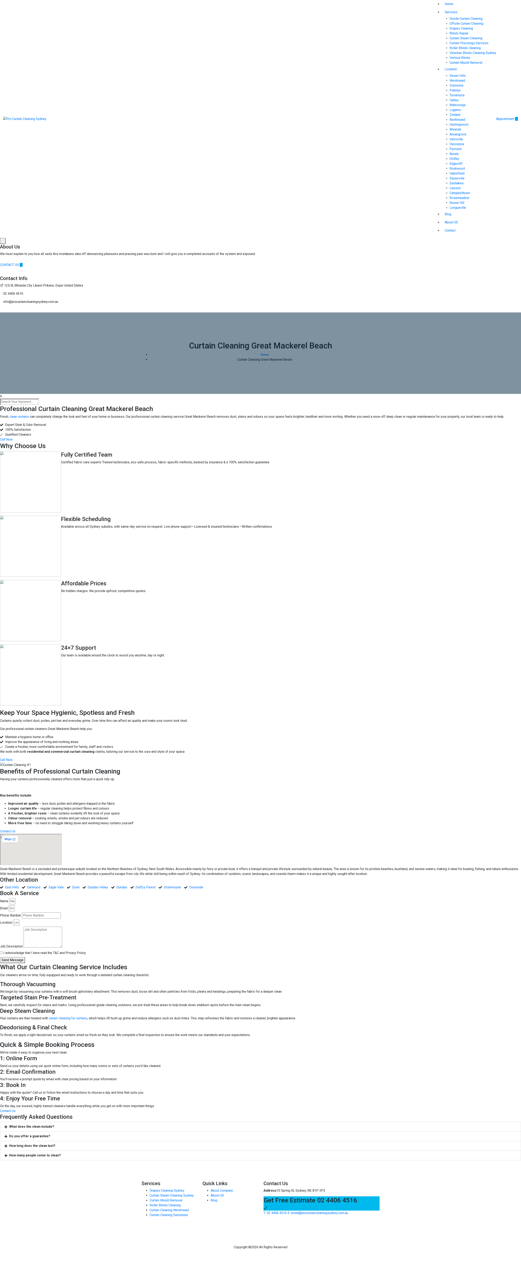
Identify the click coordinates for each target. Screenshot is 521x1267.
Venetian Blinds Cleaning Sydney (473, 53)
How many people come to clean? (35, 1155)
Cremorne (456, 85)
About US (451, 222)
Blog (448, 214)
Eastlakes (457, 183)
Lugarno (455, 110)
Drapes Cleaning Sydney (167, 1190)
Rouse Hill (457, 203)
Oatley (454, 100)
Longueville (458, 208)
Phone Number (10, 915)
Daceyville (457, 178)
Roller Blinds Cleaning (465, 48)
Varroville (456, 139)
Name (4, 901)
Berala (454, 154)
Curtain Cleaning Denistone (169, 1215)
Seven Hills (458, 76)
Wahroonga (457, 105)
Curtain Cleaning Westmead (169, 1210)
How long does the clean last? (32, 1146)
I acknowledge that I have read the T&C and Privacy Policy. (44, 953)
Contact (450, 230)
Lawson (455, 188)
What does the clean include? (31, 1127)
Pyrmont (456, 149)
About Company (222, 1190)
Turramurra (457, 95)
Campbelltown (460, 193)
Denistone (457, 144)
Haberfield (457, 173)
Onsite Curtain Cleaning (466, 19)
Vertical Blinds (460, 58)
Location (451, 69)
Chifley (454, 159)
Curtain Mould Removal (466, 63)
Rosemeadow (459, 198)
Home (449, 4)
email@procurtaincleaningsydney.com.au (318, 1213)
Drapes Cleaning (461, 28)
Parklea (455, 90)
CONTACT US (10, 265)
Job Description (11, 946)
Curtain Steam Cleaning (466, 38)
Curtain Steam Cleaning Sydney (172, 1195)
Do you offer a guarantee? (29, 1136)
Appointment (505, 119)
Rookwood (457, 168)
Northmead (457, 120)
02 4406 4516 (275, 1213)
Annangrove (458, 134)
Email (4, 908)
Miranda (455, 129)
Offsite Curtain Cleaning (466, 23)
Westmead (457, 80)
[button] (260, 1126)
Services (451, 12)
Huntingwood (459, 124)
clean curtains (19, 417)
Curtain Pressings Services (469, 43)
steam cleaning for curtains (68, 1018)
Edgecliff (456, 164)
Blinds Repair (459, 33)
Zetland (455, 115)
